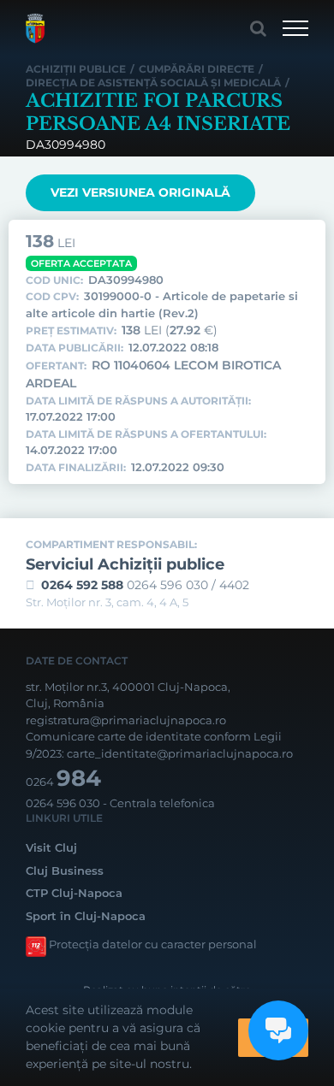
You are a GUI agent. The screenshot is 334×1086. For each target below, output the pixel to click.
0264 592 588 (82, 585)
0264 (63, 781)
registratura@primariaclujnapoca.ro (126, 720)
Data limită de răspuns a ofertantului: (146, 434)
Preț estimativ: (71, 331)
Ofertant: (56, 366)
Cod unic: (54, 280)
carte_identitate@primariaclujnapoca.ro (180, 753)
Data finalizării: (76, 468)
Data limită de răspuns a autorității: (138, 401)
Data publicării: (74, 348)
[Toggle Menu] (295, 28)
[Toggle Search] (258, 28)
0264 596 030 (63, 803)
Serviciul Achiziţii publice (125, 564)
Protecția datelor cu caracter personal (153, 944)
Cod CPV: (52, 297)
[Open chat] (278, 1030)
